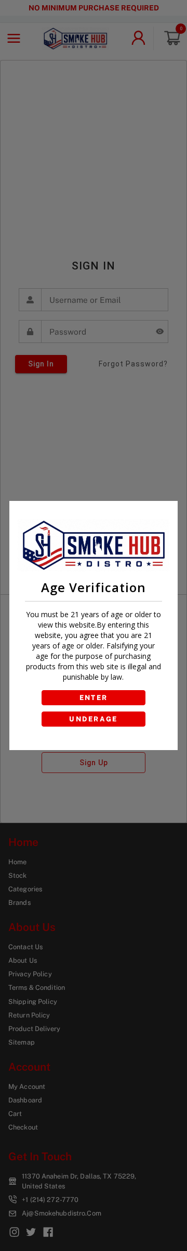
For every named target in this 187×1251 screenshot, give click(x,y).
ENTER (93, 698)
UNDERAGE (93, 719)
